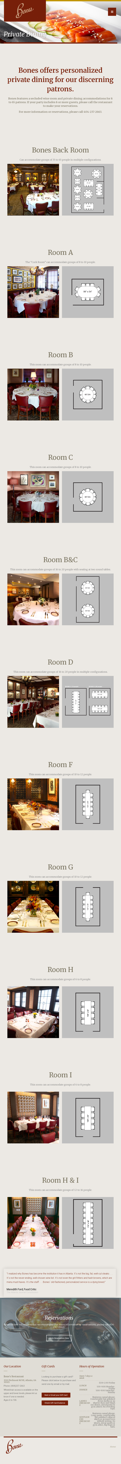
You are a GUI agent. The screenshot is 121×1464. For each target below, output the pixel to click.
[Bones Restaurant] (25, 11)
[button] (59, 1338)
